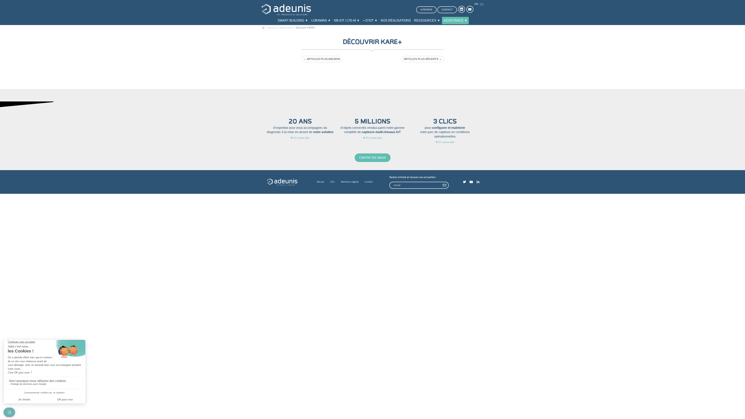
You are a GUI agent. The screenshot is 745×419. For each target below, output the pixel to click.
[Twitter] (464, 182)
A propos (426, 9)
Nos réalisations (396, 20)
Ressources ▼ (427, 20)
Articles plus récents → (423, 59)
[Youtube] (471, 182)
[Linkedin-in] (478, 182)
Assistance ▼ (455, 20)
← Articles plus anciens (321, 59)
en (481, 4)
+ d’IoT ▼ (370, 20)
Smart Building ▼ (293, 20)
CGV (332, 181)
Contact (447, 9)
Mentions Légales (350, 181)
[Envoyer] (445, 185)
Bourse (320, 181)
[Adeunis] (286, 9)
